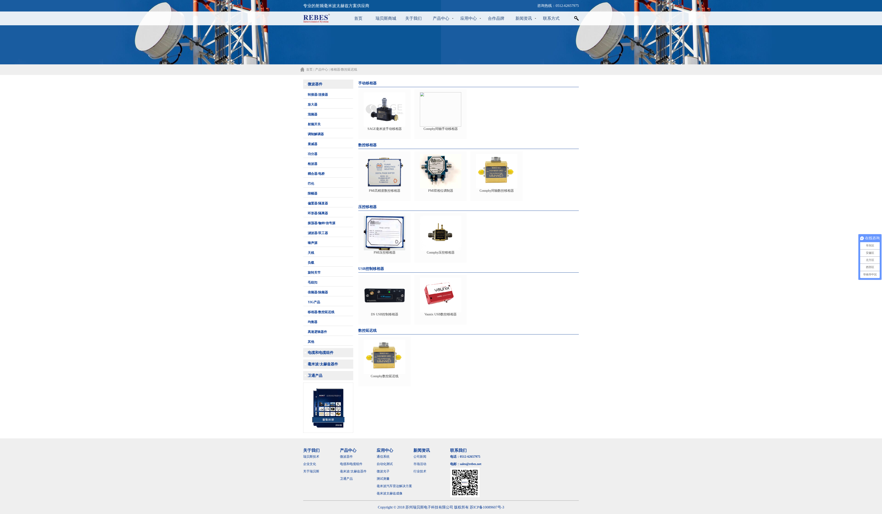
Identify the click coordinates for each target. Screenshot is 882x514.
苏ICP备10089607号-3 (487, 507)
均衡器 (312, 322)
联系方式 (551, 18)
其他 (311, 341)
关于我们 (413, 18)
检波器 (312, 164)
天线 (311, 252)
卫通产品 (315, 375)
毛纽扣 (312, 282)
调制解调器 (316, 134)
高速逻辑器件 (317, 332)
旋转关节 (314, 272)
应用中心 (468, 18)
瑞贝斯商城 (386, 18)
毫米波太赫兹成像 (393, 493)
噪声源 (312, 243)
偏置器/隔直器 (318, 203)
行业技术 (419, 471)
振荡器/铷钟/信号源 (321, 223)
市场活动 (419, 464)
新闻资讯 (523, 18)
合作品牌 (496, 18)
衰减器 (312, 144)
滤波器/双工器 (318, 233)
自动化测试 (385, 464)
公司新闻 (419, 456)
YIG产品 (314, 302)
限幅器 (312, 193)
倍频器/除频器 (318, 292)
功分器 (312, 154)
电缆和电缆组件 (321, 352)
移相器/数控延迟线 (321, 312)
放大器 (312, 104)
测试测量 (383, 478)
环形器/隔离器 (318, 213)
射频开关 (314, 124)
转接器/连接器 (318, 94)
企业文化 (309, 464)
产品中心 (441, 18)
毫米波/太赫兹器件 (323, 364)
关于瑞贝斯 (311, 471)
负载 (311, 262)
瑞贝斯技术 (311, 456)
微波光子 (383, 471)
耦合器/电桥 (316, 173)
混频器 (312, 114)
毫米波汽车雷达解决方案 (394, 486)
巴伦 (311, 183)
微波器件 (315, 84)
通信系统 (383, 456)
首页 (358, 18)
